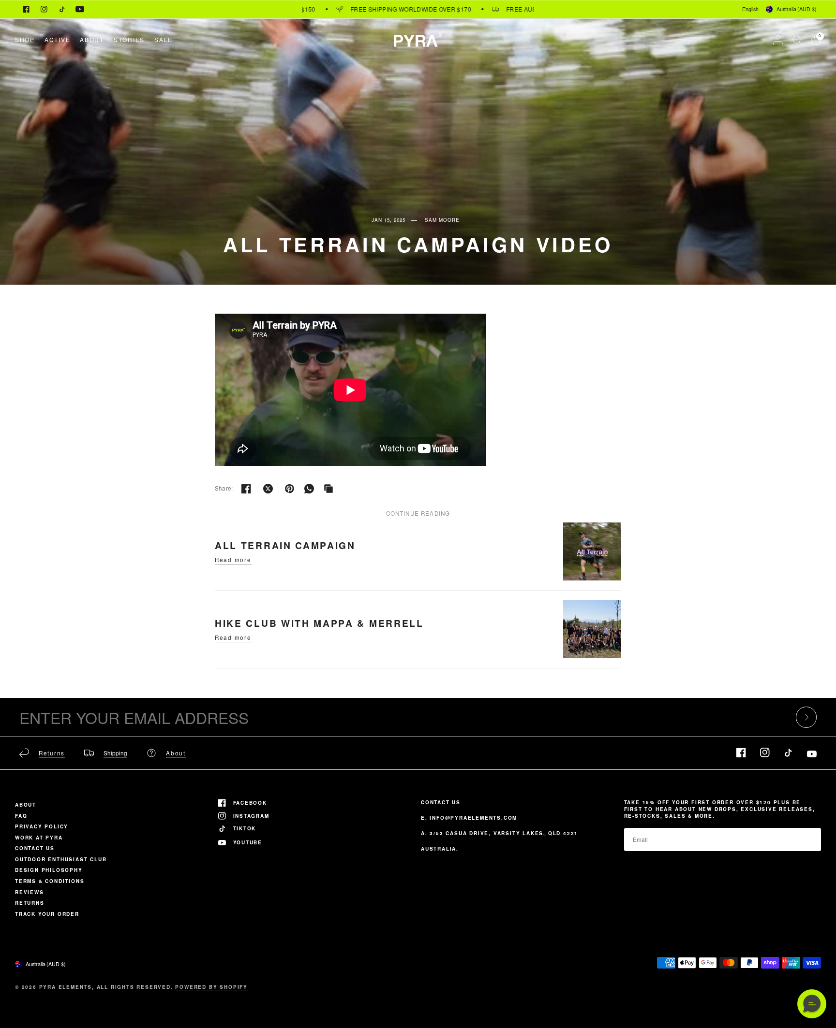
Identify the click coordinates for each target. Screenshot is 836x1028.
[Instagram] (44, 9)
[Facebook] (26, 9)
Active (57, 39)
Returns (30, 902)
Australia (796, 9)
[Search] (797, 39)
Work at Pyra (39, 837)
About (92, 39)
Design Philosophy (49, 870)
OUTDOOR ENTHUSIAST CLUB (60, 859)
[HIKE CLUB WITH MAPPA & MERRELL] (592, 628)
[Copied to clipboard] (328, 488)
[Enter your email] (806, 717)
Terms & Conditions (49, 881)
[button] (811, 1003)
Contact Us (35, 848)
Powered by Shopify (211, 987)
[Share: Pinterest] (290, 488)
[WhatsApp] (309, 488)
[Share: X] (268, 488)
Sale (163, 39)
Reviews (29, 892)
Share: (224, 489)
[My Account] (778, 39)
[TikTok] (62, 9)
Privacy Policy (41, 826)
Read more (233, 560)
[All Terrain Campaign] (592, 551)
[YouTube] (80, 9)
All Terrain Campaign (285, 545)
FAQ (21, 815)
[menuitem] (27, 39)
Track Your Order (47, 914)
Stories (129, 39)
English (750, 9)
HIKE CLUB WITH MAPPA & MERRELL (319, 623)
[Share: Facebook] (246, 488)
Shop (25, 39)
